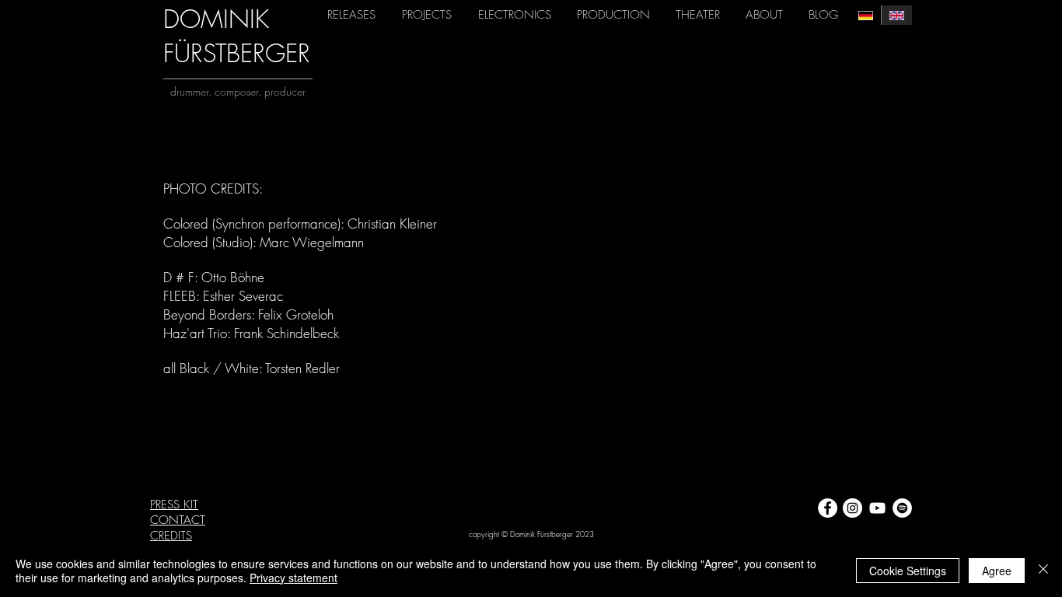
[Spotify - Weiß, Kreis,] (902, 508)
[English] (896, 15)
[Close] (1043, 571)
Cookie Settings (907, 570)
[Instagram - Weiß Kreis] (852, 508)
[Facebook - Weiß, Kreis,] (827, 508)
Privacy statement (293, 577)
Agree (996, 570)
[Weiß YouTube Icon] (877, 508)
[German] (866, 15)
